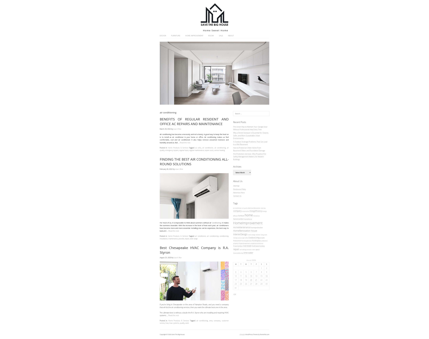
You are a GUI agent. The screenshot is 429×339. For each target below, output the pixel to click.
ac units (198, 148)
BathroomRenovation (254, 208)
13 (251, 276)
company (217, 321)
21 (256, 280)
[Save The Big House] (214, 24)
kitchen (258, 234)
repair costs (209, 150)
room (253, 249)
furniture (241, 216)
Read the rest (185, 142)
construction (245, 211)
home (249, 215)
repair (187, 239)
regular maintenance (196, 150)
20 (251, 280)
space (258, 249)
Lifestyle (242, 334)
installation (164, 239)
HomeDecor (248, 219)
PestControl (237, 241)
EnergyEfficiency (256, 211)
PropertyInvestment (244, 243)
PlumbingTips (256, 241)
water (250, 252)
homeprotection (257, 227)
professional (264, 241)
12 (246, 276)
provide (181, 239)
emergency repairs (172, 150)
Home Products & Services (178, 148)
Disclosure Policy (239, 189)
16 (267, 276)
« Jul (234, 294)
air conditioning (220, 148)
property (235, 243)
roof (241, 249)
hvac (167, 323)
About (231, 35)
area (210, 321)
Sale (221, 35)
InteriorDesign (240, 234)
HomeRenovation (241, 230)
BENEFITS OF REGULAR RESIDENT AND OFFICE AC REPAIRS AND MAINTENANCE (194, 121)
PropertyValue (238, 246)
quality (182, 323)
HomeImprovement (248, 223)
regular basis (183, 150)
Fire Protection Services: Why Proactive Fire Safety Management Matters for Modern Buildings (249, 156)
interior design (252, 234)
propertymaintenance (256, 243)
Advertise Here (239, 192)
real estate (247, 246)
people (262, 238)
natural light (241, 238)
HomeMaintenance (241, 227)
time (246, 252)
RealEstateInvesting (258, 246)
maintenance (173, 239)
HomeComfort (238, 219)
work (187, 323)
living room (264, 234)
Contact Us (237, 196)
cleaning (263, 208)
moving (235, 238)
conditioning (216, 223)
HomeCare (256, 216)
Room (211, 35)
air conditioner (207, 148)
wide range (194, 239)
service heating (219, 150)
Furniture (175, 35)
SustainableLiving (238, 253)
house (254, 230)
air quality (245, 208)
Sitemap (236, 186)
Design (163, 35)
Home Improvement (194, 35)
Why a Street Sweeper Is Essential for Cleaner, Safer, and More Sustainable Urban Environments (251, 135)
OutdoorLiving (253, 237)
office (246, 238)
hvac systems (174, 323)
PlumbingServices (246, 241)
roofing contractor (247, 249)
